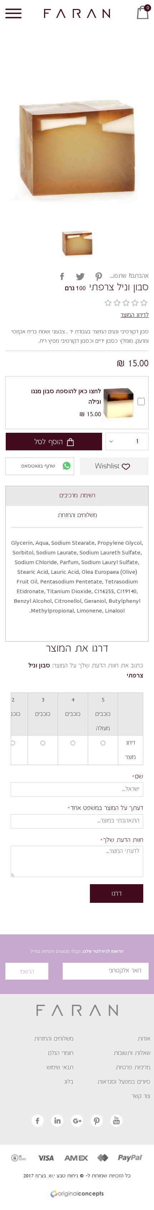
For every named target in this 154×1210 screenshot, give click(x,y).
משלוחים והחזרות (53, 1039)
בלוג (68, 1082)
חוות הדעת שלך (123, 840)
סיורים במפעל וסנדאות (123, 1082)
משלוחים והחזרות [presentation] (77, 515)
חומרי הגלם (60, 1053)
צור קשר (141, 1096)
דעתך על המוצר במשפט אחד (107, 808)
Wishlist (107, 466)
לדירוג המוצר (135, 315)
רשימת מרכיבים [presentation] (77, 496)
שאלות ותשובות (132, 1053)
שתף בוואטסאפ (38, 466)
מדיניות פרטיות (133, 1068)
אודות (144, 1039)
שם (139, 777)
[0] (145, 20)
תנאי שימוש (60, 1068)
